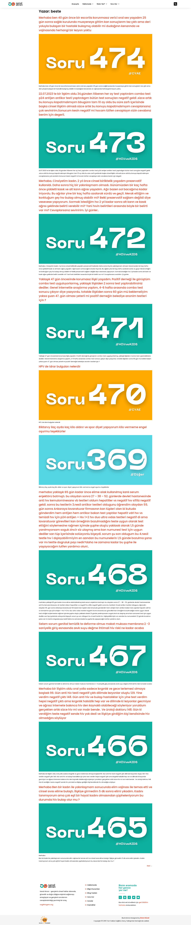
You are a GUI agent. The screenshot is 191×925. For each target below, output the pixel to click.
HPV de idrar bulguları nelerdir (59, 366)
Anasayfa (75, 4)
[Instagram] (120, 897)
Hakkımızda (86, 4)
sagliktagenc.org (46, 905)
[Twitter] (133, 897)
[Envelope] (138, 897)
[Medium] (124, 897)
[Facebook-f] (129, 897)
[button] (175, 4)
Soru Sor (114, 4)
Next (149, 866)
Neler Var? (101, 4)
